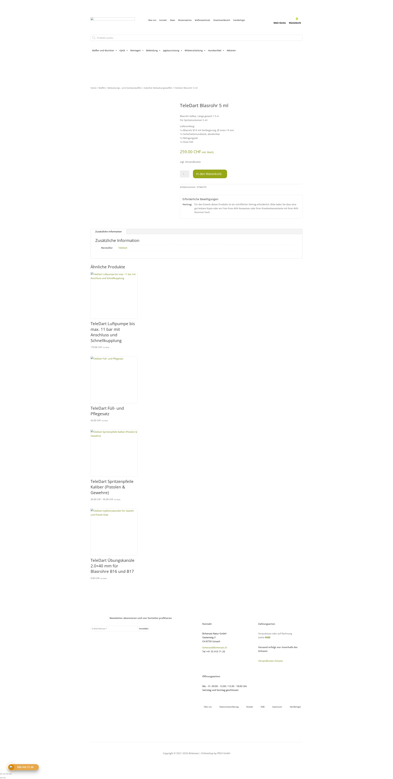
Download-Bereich (221, 20)
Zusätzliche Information (108, 231)
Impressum (277, 706)
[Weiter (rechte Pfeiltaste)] (4, 777)
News (172, 20)
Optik (122, 50)
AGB (267, 637)
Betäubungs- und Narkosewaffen (125, 87)
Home (94, 87)
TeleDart (122, 247)
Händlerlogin (239, 20)
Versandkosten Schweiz (270, 660)
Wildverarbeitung (194, 50)
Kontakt (163, 20)
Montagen (135, 50)
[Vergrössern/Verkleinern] (1, 773)
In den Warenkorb (209, 174)
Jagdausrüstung (171, 50)
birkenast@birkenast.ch (214, 647)
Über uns (152, 20)
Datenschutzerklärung (229, 706)
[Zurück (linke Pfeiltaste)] (1, 777)
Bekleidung (152, 50)
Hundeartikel (214, 50)
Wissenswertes (185, 20)
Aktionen (231, 50)
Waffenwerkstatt (202, 20)
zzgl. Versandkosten (190, 161)
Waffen (102, 87)
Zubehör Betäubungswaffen (158, 87)
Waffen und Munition (103, 50)
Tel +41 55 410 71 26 (213, 651)
